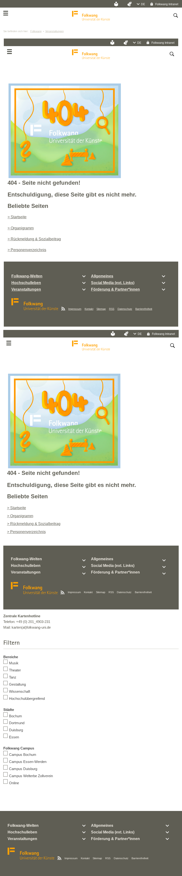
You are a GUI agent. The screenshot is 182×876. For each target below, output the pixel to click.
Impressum (74, 308)
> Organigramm (21, 228)
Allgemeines (102, 276)
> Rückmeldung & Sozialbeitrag (34, 239)
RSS (111, 308)
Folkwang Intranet (166, 4)
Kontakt (89, 308)
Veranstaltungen (54, 31)
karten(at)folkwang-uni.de (31, 627)
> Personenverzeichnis (27, 250)
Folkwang (35, 31)
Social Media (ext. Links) (112, 283)
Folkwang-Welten (26, 276)
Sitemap (101, 308)
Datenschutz (125, 308)
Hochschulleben (26, 283)
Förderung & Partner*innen (115, 289)
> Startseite (17, 217)
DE (143, 4)
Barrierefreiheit (143, 308)
